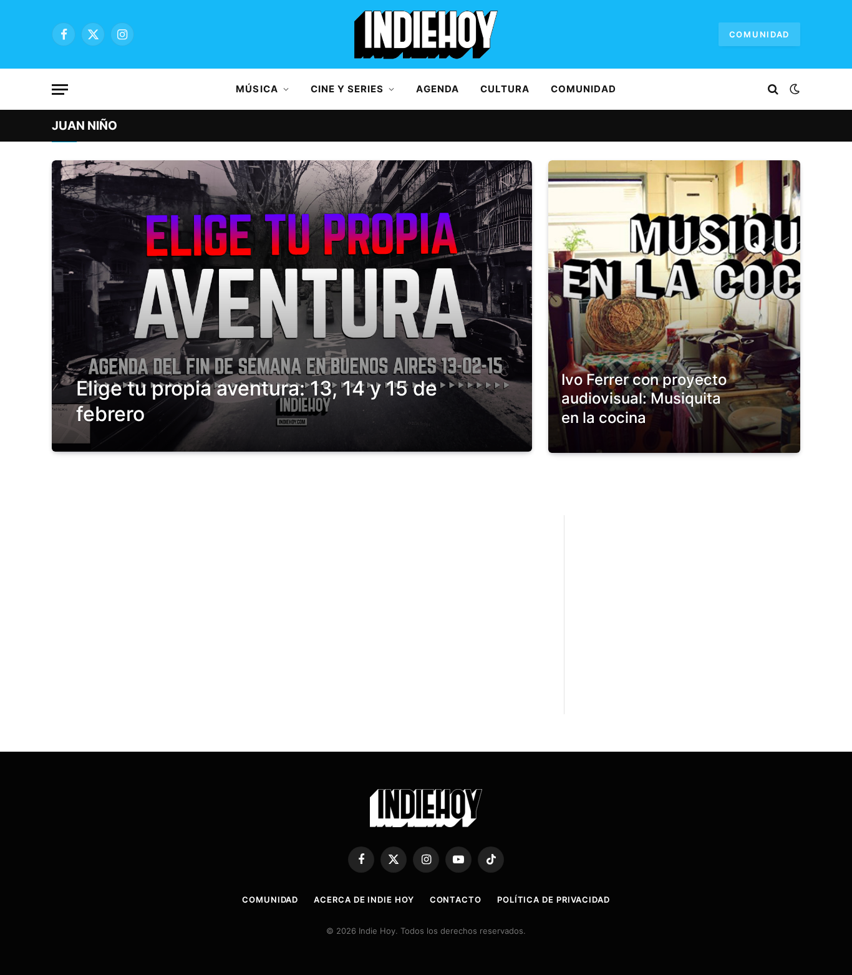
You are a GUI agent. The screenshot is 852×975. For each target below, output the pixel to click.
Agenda (437, 89)
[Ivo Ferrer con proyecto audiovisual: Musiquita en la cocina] (674, 306)
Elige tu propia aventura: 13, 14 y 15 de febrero (256, 401)
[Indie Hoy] (426, 34)
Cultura (505, 89)
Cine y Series (347, 89)
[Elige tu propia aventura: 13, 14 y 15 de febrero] (292, 306)
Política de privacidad (553, 900)
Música (257, 89)
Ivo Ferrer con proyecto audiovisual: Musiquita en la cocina (644, 399)
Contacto (456, 900)
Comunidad (759, 34)
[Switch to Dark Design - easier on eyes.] (793, 89)
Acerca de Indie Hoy (364, 900)
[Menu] (60, 89)
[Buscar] (773, 89)
